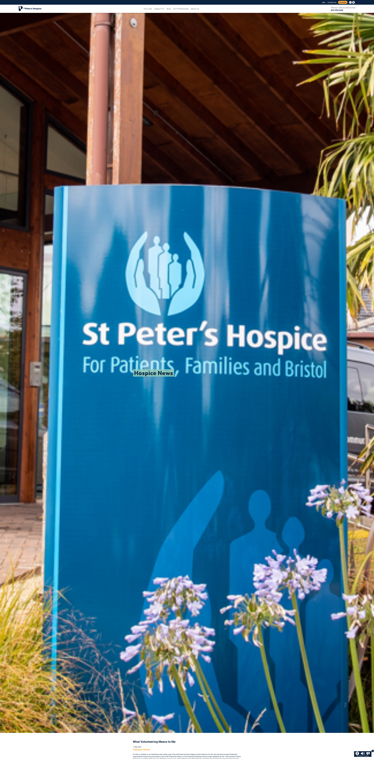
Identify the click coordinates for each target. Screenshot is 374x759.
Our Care (148, 8)
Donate (342, 2)
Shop (168, 8)
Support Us (159, 8)
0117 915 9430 (337, 10)
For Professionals (181, 8)
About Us (195, 8)
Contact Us (332, 2)
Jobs (323, 2)
